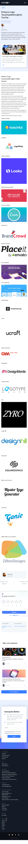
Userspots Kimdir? (6, 755)
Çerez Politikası (5, 791)
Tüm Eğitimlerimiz (5, 784)
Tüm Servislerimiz (5, 771)
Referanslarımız (5, 765)
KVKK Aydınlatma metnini (9, 731)
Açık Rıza (6, 733)
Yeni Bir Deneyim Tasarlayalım (8, 776)
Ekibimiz (3, 758)
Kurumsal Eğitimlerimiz (7, 786)
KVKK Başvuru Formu (6, 796)
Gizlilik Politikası (5, 798)
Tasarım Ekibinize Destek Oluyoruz (9, 779)
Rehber (3, 824)
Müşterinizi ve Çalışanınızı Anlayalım (9, 774)
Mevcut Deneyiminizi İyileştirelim (9, 772)
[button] (25, 2)
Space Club (4, 820)
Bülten (3, 822)
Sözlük (3, 828)
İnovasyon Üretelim (6, 777)
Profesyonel (4, 809)
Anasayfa (4, 753)
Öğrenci (3, 806)
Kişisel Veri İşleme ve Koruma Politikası (10, 799)
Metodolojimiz (5, 757)
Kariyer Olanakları (5, 805)
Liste (3, 827)
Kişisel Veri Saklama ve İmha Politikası (6, 794)
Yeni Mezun (4, 808)
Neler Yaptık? (5, 764)
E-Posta (6, 727)
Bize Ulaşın (4, 815)
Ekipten (3, 825)
